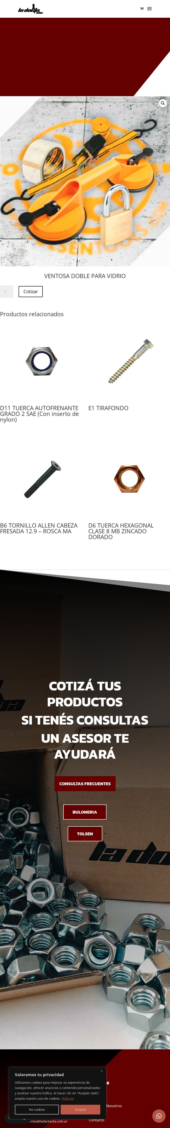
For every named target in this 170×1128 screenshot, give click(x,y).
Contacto (96, 1120)
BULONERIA (85, 812)
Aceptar (80, 1109)
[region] (57, 1093)
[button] (163, 103)
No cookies (37, 1109)
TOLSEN (85, 833)
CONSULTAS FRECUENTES (85, 783)
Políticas (68, 1098)
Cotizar (30, 291)
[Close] (101, 1071)
